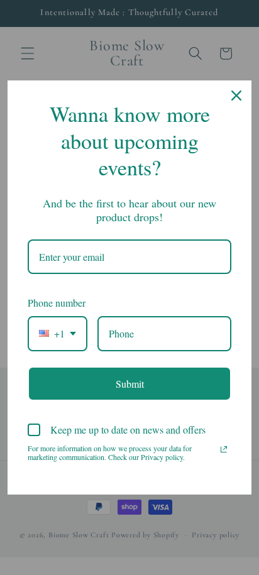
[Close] (236, 95)
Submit (130, 383)
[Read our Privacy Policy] (223, 449)
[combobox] (57, 333)
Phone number (56, 302)
